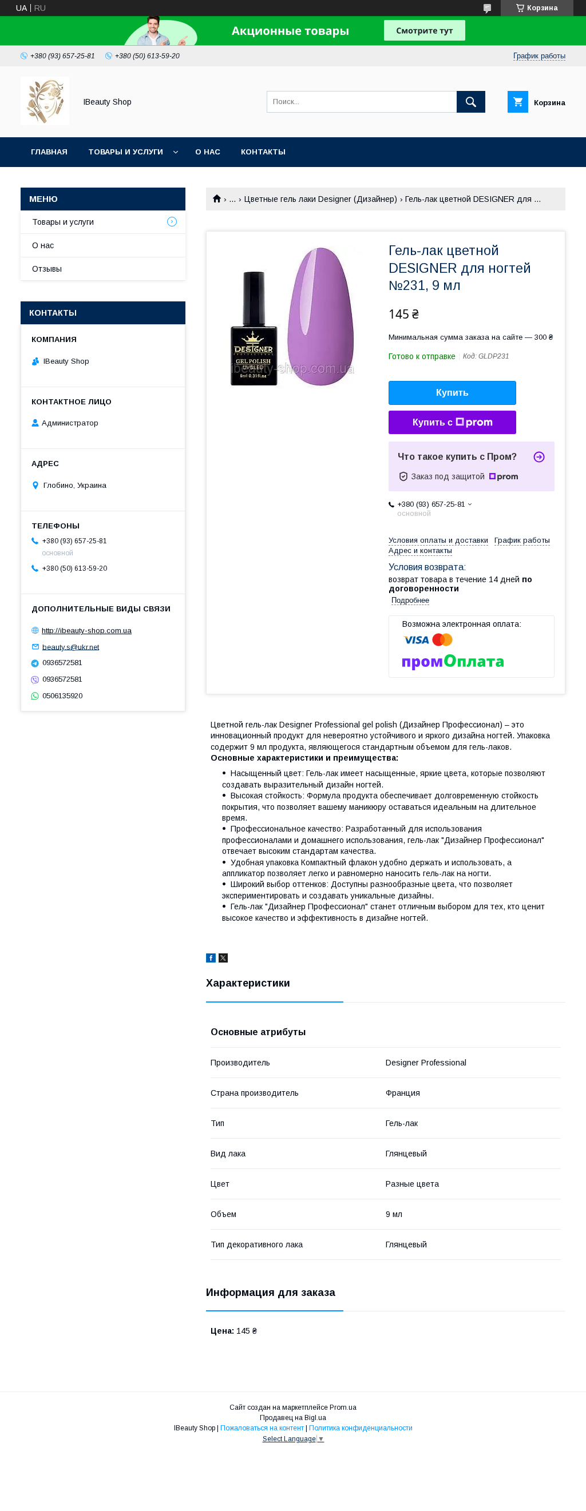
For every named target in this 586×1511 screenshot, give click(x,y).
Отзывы (47, 268)
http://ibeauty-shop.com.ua (87, 630)
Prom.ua (343, 1407)
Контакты (263, 152)
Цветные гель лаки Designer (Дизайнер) (320, 199)
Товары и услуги (125, 152)
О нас (207, 152)
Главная (49, 152)
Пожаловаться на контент (262, 1428)
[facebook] (211, 959)
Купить (452, 392)
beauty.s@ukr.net (70, 646)
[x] (223, 959)
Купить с (433, 422)
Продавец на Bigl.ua (293, 1418)
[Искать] (471, 102)
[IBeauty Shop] (45, 122)
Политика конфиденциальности (361, 1428)
